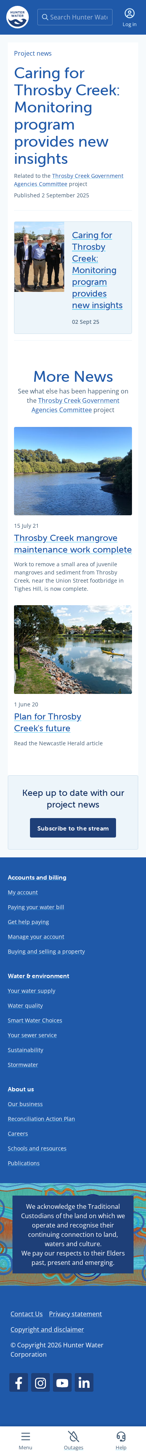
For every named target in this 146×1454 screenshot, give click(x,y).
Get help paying (28, 921)
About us (21, 1089)
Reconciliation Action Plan (41, 1118)
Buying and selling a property (46, 951)
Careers (18, 1133)
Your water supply (31, 990)
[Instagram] (40, 1382)
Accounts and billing (37, 877)
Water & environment (38, 976)
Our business (25, 1104)
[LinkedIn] (84, 1382)
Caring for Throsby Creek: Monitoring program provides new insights (97, 270)
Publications (24, 1163)
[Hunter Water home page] (17, 17)
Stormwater (23, 1064)
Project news (33, 53)
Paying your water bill (36, 907)
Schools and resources (37, 1148)
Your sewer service (32, 1035)
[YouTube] (62, 1382)
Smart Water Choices (35, 1020)
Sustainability (25, 1050)
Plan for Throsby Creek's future (47, 722)
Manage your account (36, 936)
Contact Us (27, 1314)
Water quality (25, 1005)
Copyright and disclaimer (47, 1329)
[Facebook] (18, 1382)
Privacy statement (75, 1314)
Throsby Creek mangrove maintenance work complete (73, 543)
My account (23, 892)
